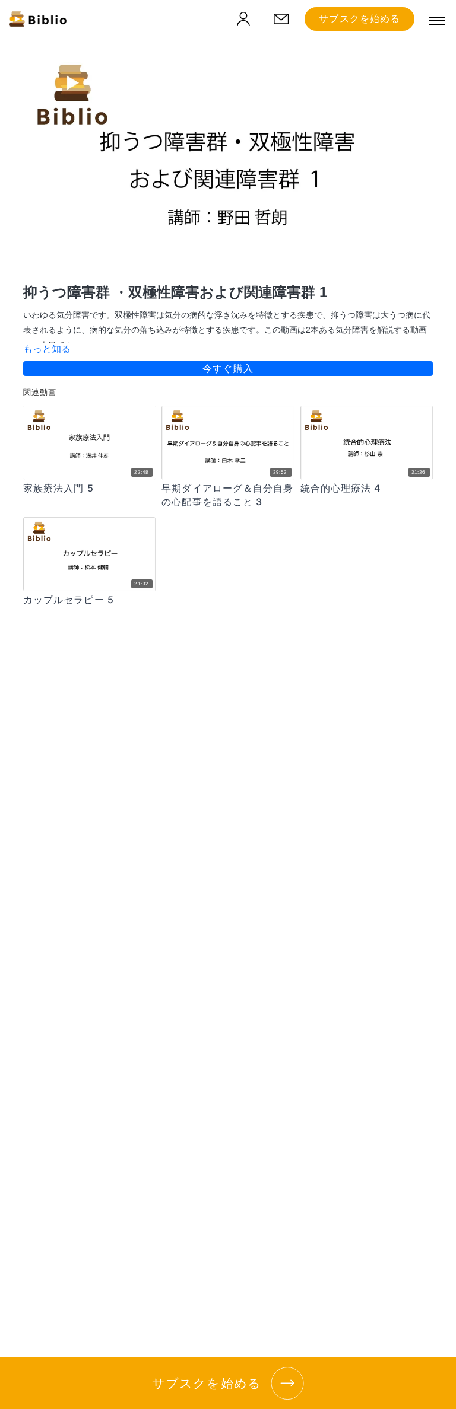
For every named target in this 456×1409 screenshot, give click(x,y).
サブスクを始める (359, 19)
